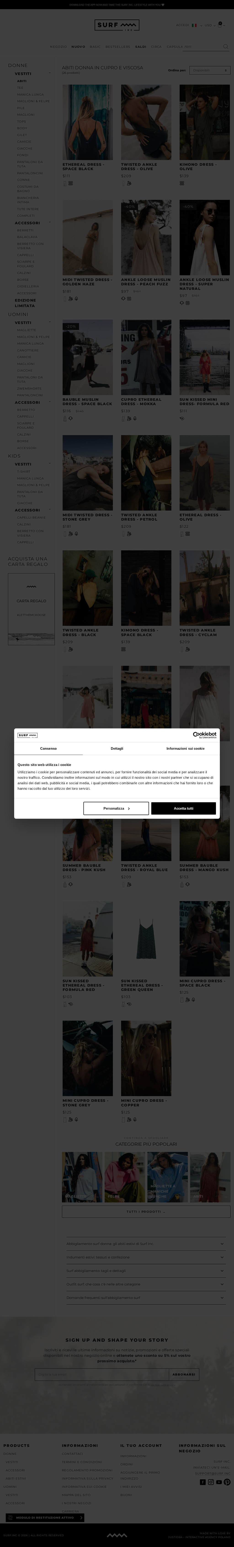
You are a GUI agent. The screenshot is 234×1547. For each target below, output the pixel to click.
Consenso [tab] (48, 748)
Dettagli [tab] (117, 748)
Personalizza (114, 808)
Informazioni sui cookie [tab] (185, 748)
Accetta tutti (183, 808)
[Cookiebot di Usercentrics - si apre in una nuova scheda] (196, 735)
